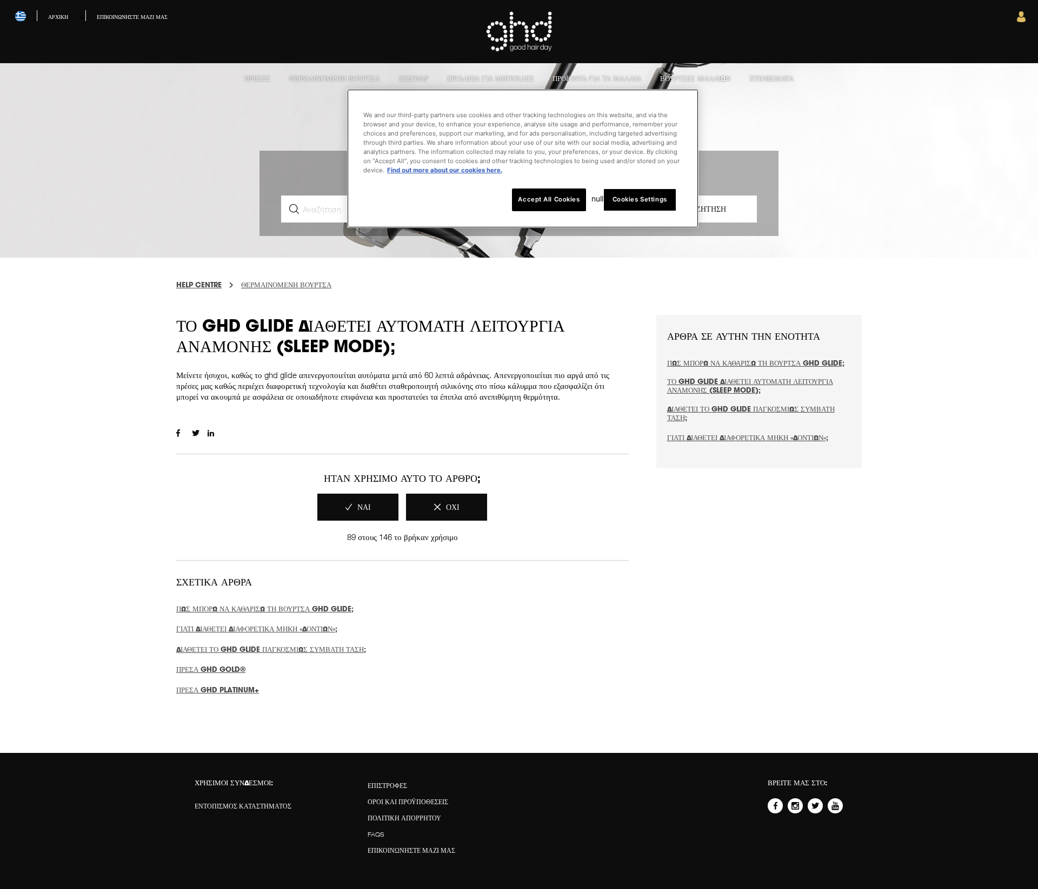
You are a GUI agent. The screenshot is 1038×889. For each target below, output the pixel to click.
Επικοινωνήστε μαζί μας (411, 850)
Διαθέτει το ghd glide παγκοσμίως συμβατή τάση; (271, 649)
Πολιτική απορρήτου (404, 818)
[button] (1021, 19)
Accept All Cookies (549, 199)
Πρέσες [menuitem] (257, 78)
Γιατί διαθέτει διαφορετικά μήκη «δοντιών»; (256, 628)
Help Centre (199, 284)
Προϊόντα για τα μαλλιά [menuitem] (597, 78)
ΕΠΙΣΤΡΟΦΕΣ (387, 786)
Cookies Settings (640, 199)
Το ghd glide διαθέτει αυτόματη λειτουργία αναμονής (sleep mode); (750, 385)
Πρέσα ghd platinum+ (217, 689)
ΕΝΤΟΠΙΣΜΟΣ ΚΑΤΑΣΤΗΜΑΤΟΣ (243, 806)
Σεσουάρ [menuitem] (413, 78)
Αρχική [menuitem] (58, 17)
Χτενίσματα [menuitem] (771, 78)
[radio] (357, 507)
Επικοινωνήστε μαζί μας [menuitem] (132, 17)
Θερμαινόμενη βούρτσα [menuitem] (334, 78)
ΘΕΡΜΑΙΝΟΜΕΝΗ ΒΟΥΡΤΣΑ (286, 284)
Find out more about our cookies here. (444, 170)
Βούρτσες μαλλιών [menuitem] (695, 78)
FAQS (376, 834)
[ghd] (519, 49)
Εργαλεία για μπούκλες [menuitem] (490, 78)
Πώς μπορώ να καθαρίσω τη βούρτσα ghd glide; (265, 608)
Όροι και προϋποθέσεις (408, 802)
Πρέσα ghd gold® (210, 669)
